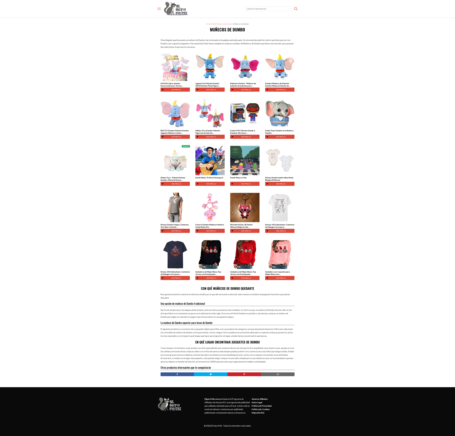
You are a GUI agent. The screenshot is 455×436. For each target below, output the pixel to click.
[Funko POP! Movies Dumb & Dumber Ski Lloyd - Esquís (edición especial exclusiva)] (244, 113)
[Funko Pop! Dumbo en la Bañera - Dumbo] (279, 113)
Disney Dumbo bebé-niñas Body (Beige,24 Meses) (279, 178)
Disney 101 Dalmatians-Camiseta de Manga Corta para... (279, 225)
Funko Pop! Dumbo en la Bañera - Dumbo (279, 131)
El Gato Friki (210, 24)
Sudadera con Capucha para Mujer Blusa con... (277, 273)
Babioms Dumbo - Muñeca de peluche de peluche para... (243, 84)
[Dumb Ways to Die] (244, 160)
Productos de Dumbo (224, 24)
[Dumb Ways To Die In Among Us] (210, 160)
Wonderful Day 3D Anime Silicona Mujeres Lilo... (241, 225)
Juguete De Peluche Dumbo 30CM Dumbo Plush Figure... (207, 84)
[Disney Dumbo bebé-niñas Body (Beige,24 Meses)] (279, 160)
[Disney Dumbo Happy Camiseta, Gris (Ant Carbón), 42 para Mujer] (175, 207)
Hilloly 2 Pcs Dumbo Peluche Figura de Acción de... (207, 131)
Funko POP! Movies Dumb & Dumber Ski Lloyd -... (242, 131)
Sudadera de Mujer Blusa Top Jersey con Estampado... (208, 273)
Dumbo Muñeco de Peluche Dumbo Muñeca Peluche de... (277, 84)
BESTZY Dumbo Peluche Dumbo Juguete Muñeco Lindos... (175, 131)
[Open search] (296, 8)
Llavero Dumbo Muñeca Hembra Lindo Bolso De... (209, 225)
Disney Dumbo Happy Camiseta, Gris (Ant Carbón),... (175, 225)
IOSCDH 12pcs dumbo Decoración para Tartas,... (172, 84)
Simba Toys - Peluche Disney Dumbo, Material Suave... (173, 178)
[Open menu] (159, 8)
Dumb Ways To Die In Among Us (209, 177)
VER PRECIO (176, 90)
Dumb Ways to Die (238, 177)
